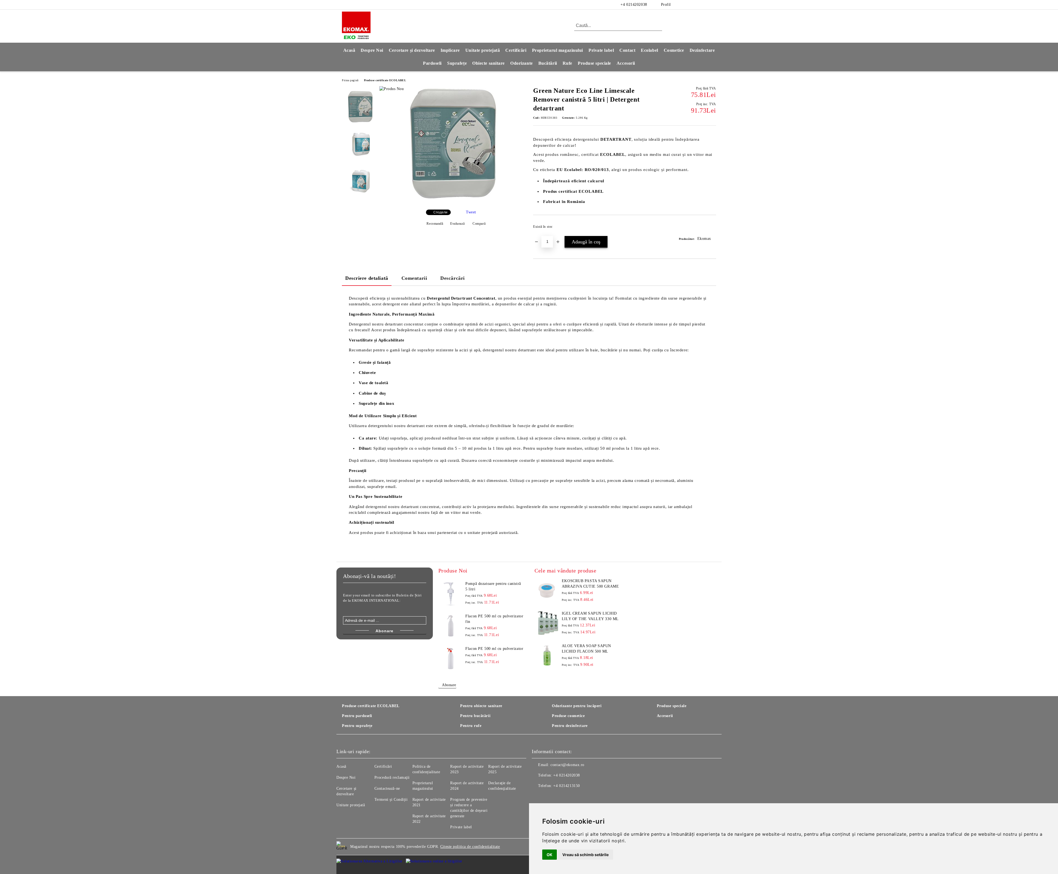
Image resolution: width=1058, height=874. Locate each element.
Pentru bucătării (475, 716)
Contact (627, 50)
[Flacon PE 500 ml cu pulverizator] (450, 658)
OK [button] (549, 854)
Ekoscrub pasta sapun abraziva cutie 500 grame (590, 583)
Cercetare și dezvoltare (412, 50)
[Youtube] (560, 796)
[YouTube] (713, 5)
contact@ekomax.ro (567, 765)
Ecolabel (649, 50)
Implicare (450, 50)
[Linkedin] (572, 796)
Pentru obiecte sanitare (481, 706)
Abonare (449, 685)
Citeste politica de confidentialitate (470, 847)
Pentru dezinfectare (570, 726)
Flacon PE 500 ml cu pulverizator (494, 649)
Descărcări (452, 278)
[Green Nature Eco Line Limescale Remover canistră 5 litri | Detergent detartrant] (454, 201)
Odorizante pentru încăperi (577, 706)
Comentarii (414, 278)
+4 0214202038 (633, 4)
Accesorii (626, 63)
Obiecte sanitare (488, 63)
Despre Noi (372, 50)
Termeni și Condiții (391, 799)
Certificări (515, 50)
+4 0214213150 (566, 786)
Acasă (349, 50)
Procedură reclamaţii (392, 777)
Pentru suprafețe (357, 726)
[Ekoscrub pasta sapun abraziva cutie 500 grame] (547, 590)
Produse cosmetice (568, 716)
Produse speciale (594, 63)
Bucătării (547, 63)
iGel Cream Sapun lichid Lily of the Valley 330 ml (590, 616)
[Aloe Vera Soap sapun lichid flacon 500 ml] (547, 655)
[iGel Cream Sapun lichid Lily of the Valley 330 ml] (547, 623)
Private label (601, 50)
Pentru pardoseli (357, 716)
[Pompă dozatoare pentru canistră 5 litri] (450, 593)
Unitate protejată (482, 50)
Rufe (567, 63)
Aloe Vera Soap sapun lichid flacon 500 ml (586, 648)
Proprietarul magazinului (557, 50)
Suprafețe (457, 63)
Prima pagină (350, 80)
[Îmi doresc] (712, 228)
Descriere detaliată (366, 278)
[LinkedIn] (696, 5)
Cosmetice (674, 50)
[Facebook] (688, 5)
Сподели (440, 212)
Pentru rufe (470, 726)
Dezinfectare (702, 50)
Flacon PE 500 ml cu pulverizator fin (494, 619)
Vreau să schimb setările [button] (585, 854)
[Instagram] (705, 5)
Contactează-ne (387, 788)
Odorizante (521, 63)
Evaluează (457, 224)
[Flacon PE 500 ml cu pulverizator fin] (450, 626)
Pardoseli (432, 63)
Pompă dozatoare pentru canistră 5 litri (493, 586)
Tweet (471, 212)
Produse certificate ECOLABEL (385, 80)
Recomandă (435, 224)
